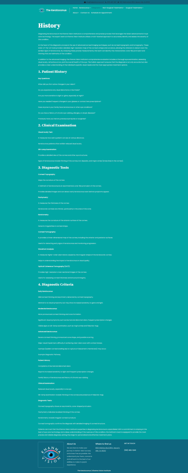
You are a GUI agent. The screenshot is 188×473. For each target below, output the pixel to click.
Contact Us (85, 13)
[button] (90, 7)
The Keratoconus (84, 470)
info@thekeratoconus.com (95, 2)
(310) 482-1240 (111, 2)
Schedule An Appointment (101, 13)
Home (75, 8)
